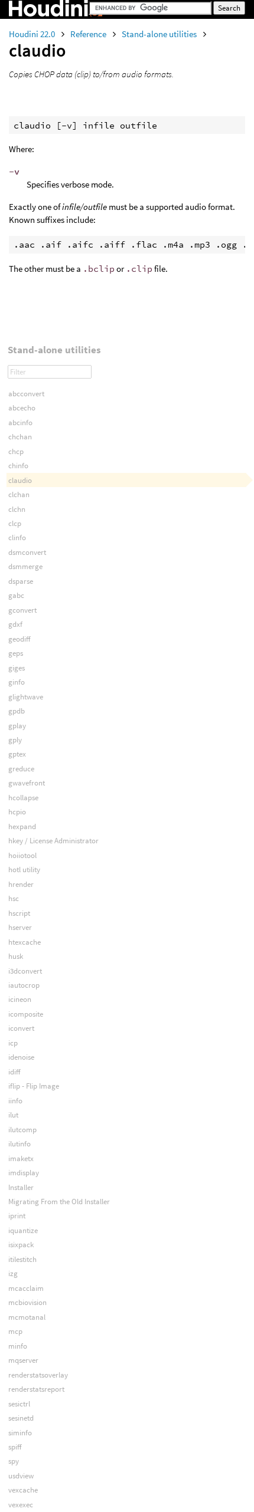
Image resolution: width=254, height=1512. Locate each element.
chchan (20, 437)
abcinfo (20, 423)
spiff (14, 1447)
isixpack (21, 1245)
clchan (19, 494)
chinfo (18, 466)
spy (13, 1461)
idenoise (21, 1057)
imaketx (21, 1158)
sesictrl (19, 1404)
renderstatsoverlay (38, 1375)
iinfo (15, 1101)
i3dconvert (25, 971)
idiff (14, 1072)
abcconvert (26, 394)
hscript (19, 913)
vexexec (20, 1505)
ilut (13, 1115)
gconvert (22, 610)
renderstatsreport (36, 1389)
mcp (15, 1331)
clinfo (17, 538)
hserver (20, 927)
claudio (20, 480)
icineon (19, 999)
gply (15, 740)
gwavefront (26, 783)
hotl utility (24, 870)
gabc (16, 595)
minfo (17, 1346)
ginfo (16, 682)
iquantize (23, 1230)
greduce (21, 769)
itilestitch (22, 1259)
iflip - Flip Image (33, 1086)
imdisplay (23, 1173)
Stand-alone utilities (160, 34)
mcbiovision (27, 1302)
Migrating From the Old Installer (59, 1202)
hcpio (17, 812)
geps (15, 653)
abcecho (21, 408)
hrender (21, 884)
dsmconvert (27, 552)
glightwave (25, 697)
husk (15, 956)
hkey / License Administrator (53, 841)
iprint (16, 1216)
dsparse (20, 581)
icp (13, 1043)
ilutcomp (22, 1130)
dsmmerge (25, 566)
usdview (21, 1476)
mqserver (23, 1360)
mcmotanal (26, 1317)
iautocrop (24, 985)
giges (16, 668)
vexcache (23, 1490)
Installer (21, 1187)
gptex (17, 754)
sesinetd (21, 1418)
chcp (16, 451)
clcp (14, 523)
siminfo (20, 1433)
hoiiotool (22, 855)
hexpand (22, 826)
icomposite (25, 1014)
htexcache (24, 942)
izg (13, 1273)
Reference (89, 34)
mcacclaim (26, 1288)
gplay (17, 726)
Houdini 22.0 (33, 34)
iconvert (21, 1028)
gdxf (15, 624)
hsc (13, 898)
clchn (16, 509)
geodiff (19, 639)
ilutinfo (19, 1144)
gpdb (16, 711)
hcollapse (23, 798)
